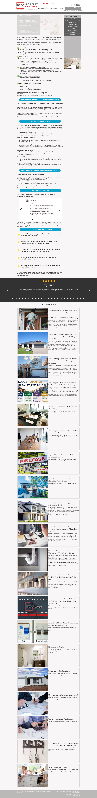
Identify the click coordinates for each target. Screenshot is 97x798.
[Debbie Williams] (34, 219)
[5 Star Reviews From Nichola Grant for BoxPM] (48, 298)
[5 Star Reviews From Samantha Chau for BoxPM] (70, 298)
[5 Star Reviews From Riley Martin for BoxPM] (77, 298)
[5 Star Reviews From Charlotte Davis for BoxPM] (57, 298)
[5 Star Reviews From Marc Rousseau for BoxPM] (73, 298)
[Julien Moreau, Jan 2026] (19, 298)
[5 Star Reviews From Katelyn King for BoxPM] (41, 298)
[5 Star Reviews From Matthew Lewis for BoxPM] (32, 298)
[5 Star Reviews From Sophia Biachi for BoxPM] (61, 298)
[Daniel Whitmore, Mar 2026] (13, 298)
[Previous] (23, 210)
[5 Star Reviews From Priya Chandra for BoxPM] (35, 298)
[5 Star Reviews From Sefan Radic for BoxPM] (80, 298)
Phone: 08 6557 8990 (75, 5)
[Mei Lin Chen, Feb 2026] (16, 298)
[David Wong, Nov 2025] (28, 298)
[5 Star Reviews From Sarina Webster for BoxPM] (51, 298)
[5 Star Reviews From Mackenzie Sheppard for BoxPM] (38, 298)
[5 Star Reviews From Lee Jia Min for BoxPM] (54, 298)
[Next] (55, 210)
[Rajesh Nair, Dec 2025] (22, 298)
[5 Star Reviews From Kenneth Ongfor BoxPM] (67, 298)
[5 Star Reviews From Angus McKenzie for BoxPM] (64, 298)
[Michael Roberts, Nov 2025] (25, 298)
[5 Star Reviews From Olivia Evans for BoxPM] (83, 298)
